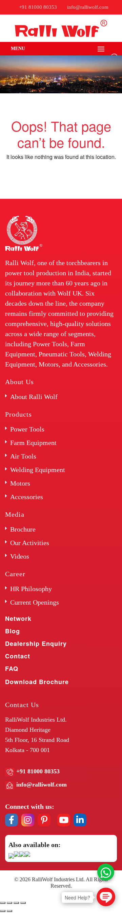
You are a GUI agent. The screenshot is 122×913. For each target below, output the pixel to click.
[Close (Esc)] (2, 903)
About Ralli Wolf (34, 396)
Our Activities (29, 542)
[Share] (9, 903)
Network (18, 618)
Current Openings (34, 602)
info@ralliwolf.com (87, 7)
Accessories (26, 496)
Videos (19, 556)
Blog (12, 631)
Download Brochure (37, 681)
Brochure (23, 529)
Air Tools (23, 456)
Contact (17, 656)
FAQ (11, 668)
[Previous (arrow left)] (2, 911)
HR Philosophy (31, 588)
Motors (20, 483)
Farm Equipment (33, 442)
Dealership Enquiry (36, 643)
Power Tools (27, 429)
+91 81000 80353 (38, 7)
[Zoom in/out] (23, 903)
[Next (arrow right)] (9, 911)
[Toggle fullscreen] (16, 903)
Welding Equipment (37, 469)
